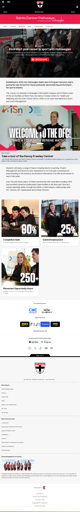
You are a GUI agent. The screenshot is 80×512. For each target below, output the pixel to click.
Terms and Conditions (39, 496)
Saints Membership (7, 389)
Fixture (4, 393)
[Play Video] (40, 128)
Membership (39, 12)
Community (5, 423)
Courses (13, 26)
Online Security (40, 506)
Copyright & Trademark (40, 502)
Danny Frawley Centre (8, 430)
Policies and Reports (8, 446)
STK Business (6, 450)
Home (5, 26)
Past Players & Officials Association (13, 442)
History (4, 438)
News (5, 12)
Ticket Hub (5, 397)
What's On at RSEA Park (9, 404)
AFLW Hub (5, 412)
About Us (22, 26)
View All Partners (38, 331)
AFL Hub (4, 408)
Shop (73, 12)
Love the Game (50, 379)
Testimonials (38, 26)
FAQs (29, 26)
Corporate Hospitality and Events (12, 426)
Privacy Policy (40, 499)
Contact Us (49, 26)
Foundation (5, 434)
